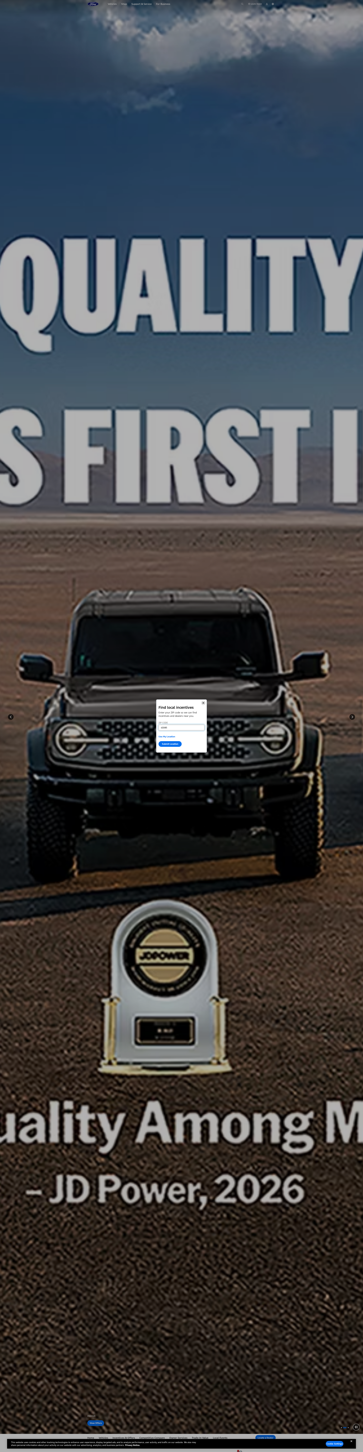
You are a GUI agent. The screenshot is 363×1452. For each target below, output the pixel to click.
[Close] (203, 703)
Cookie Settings (335, 1443)
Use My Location (167, 736)
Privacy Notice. (132, 1445)
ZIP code (163, 722)
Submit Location (170, 744)
